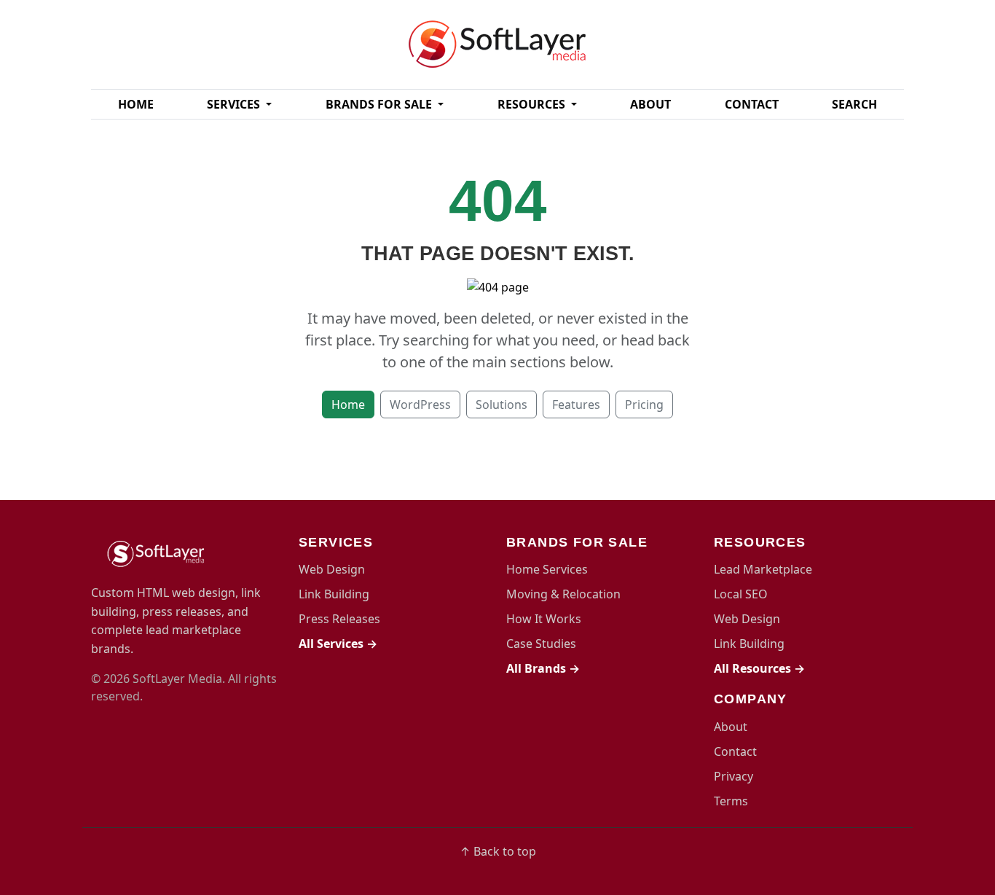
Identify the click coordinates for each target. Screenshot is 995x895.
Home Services (547, 569)
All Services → (338, 644)
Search (854, 104)
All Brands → (543, 668)
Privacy (733, 776)
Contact (752, 104)
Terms (731, 801)
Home (136, 104)
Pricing (644, 404)
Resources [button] (533, 104)
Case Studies (541, 644)
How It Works (543, 619)
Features (576, 404)
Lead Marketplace (763, 569)
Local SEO (741, 594)
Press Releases (339, 619)
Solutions (501, 404)
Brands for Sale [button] (380, 104)
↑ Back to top (498, 851)
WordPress (420, 404)
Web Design (332, 569)
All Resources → (759, 668)
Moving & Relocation (563, 594)
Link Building (334, 594)
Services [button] (235, 104)
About (650, 104)
